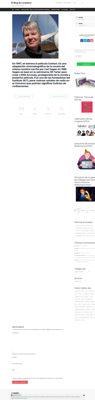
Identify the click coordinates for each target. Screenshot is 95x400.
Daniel (77, 245)
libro (76, 304)
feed (81, 296)
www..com (78, 209)
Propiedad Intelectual (79, 309)
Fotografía (65, 9)
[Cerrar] (84, 395)
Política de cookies (22, 398)
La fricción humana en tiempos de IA (84, 225)
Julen (77, 248)
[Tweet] (85, 40)
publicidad (88, 309)
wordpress (77, 320)
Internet (87, 301)
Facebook (77, 296)
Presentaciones (55, 9)
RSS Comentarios (67, 2)
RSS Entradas (59, 2)
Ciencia (80, 293)
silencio (91, 312)
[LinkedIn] (88, 40)
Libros (79, 304)
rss (82, 312)
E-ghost (91, 293)
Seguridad (86, 312)
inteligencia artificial (79, 301)
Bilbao (82, 291)
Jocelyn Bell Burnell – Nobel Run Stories (85, 235)
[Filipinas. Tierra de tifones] (87, 112)
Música (88, 304)
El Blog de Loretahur (21, 2)
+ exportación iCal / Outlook (58, 96)
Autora (17, 9)
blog (86, 291)
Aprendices (77, 291)
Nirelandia (77, 306)
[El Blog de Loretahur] (12, 9)
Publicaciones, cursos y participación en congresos (35, 9)
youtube (83, 320)
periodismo (89, 306)
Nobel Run (83, 306)
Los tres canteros (85, 252)
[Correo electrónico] (91, 40)
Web (91, 317)
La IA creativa (84, 245)
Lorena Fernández (80, 255)
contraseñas (85, 293)
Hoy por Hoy (77, 298)
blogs (76, 293)
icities (83, 298)
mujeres (84, 304)
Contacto (72, 9)
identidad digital (88, 298)
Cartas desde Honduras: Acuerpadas (84, 228)
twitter (76, 317)
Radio (93, 309)
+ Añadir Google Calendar (24, 96)
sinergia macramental (80, 314)
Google (91, 296)
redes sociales (78, 312)
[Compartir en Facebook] (81, 40)
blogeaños (91, 291)
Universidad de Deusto (84, 317)
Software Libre (89, 314)
